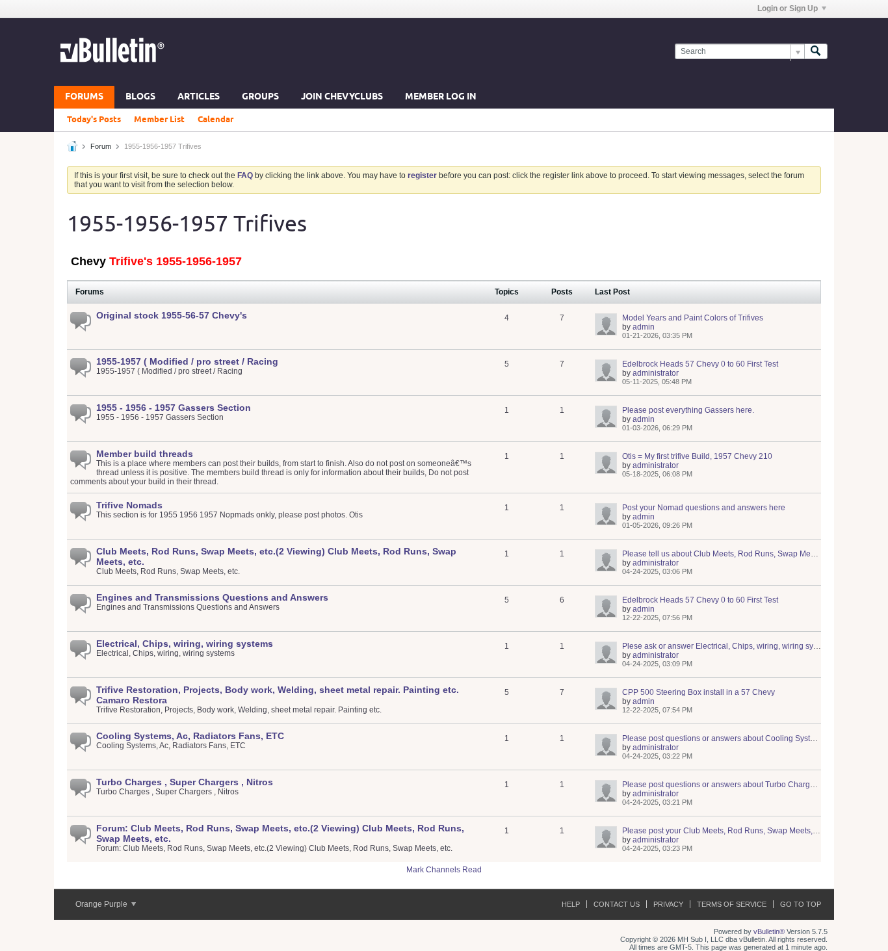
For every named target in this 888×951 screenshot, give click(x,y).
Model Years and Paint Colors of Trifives (692, 317)
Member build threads (144, 454)
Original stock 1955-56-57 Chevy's (171, 315)
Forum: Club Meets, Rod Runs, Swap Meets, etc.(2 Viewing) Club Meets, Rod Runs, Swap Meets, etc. (280, 833)
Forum (100, 146)
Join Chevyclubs (342, 97)
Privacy (668, 904)
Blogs (140, 97)
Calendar (215, 119)
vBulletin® (769, 931)
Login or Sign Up (787, 8)
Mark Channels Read (444, 869)
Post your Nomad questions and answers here (703, 507)
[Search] (816, 52)
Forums (84, 97)
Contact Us (617, 904)
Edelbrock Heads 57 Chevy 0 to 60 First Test (700, 364)
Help (571, 904)
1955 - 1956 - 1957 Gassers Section (173, 407)
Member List (159, 119)
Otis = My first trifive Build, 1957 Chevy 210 (697, 456)
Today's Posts (94, 119)
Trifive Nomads (129, 505)
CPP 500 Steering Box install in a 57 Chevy (698, 692)
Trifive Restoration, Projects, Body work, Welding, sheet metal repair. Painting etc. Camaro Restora (277, 694)
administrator (656, 373)
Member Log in (441, 97)
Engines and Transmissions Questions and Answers (212, 597)
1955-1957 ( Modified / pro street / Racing (187, 361)
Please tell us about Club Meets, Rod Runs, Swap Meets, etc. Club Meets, (751, 553)
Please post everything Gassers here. (688, 410)
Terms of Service (731, 904)
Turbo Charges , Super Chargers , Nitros (184, 782)
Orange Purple (102, 904)
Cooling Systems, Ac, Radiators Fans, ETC (190, 736)
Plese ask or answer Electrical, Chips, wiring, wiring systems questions (746, 646)
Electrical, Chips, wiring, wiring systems (184, 643)
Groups (260, 97)
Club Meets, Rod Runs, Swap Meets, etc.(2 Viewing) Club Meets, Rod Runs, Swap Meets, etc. (276, 556)
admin (644, 327)
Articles (198, 97)
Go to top (800, 904)
